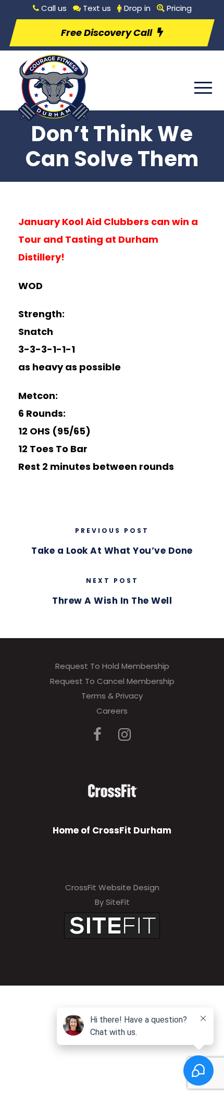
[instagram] (124, 735)
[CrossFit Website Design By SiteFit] (112, 924)
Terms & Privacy (112, 695)
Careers (112, 710)
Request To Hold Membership (112, 666)
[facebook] (97, 735)
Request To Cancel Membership (112, 681)
